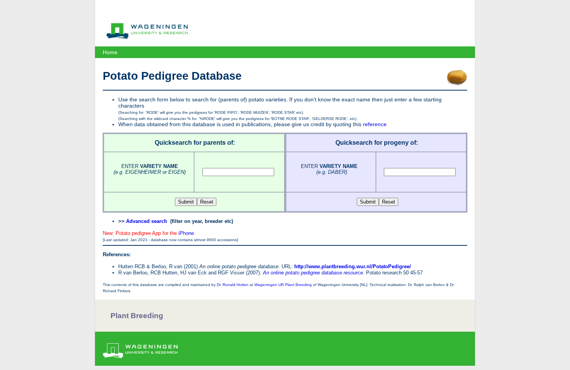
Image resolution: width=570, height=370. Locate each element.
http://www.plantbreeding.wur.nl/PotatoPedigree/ (352, 266)
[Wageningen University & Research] (147, 37)
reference (375, 124)
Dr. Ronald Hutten (233, 285)
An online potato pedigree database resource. (313, 273)
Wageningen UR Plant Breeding (283, 285)
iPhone (186, 233)
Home (110, 52)
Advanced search (146, 221)
